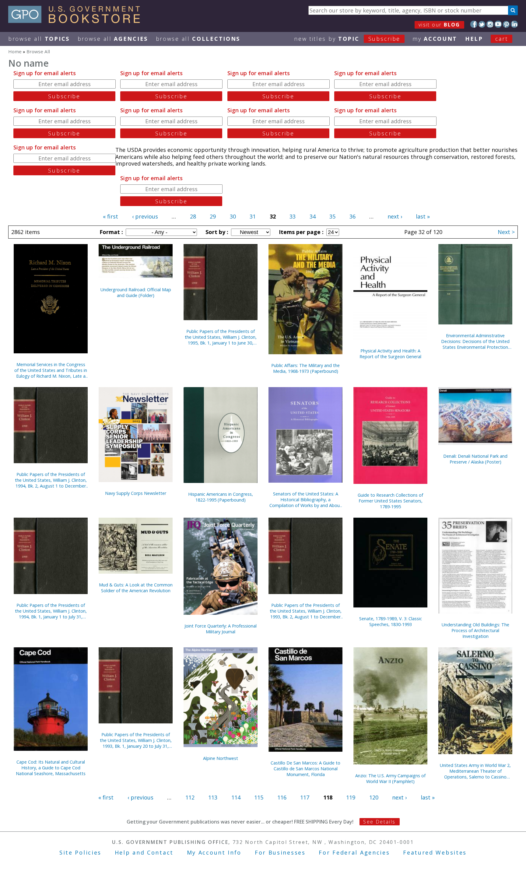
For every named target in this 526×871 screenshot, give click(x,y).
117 (304, 797)
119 (350, 797)
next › (394, 216)
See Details (379, 821)
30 (233, 216)
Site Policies (80, 852)
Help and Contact (144, 852)
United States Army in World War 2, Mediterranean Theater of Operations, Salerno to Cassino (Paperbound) (475, 771)
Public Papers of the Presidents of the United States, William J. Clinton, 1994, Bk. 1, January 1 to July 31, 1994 (51, 611)
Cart (501, 38)
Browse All (39, 38)
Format (110, 232)
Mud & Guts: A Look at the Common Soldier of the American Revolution (136, 587)
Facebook (473, 24)
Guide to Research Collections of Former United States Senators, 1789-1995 (390, 500)
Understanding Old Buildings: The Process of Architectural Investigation (475, 630)
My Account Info (214, 852)
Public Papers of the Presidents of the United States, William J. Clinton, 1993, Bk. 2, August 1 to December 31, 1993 (306, 611)
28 (193, 216)
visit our (439, 24)
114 (235, 797)
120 (373, 797)
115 (258, 797)
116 (281, 797)
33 (292, 216)
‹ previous (145, 216)
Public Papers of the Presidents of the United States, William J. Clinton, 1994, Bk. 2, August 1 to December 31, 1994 (51, 480)
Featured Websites (435, 852)
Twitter (482, 24)
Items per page (300, 232)
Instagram (489, 24)
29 (213, 216)
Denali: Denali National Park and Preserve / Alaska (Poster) (475, 459)
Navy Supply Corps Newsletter (135, 493)
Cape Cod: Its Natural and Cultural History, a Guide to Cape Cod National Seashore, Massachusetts (51, 767)
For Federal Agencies (354, 852)
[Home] (77, 21)
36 (352, 216)
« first (110, 216)
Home (15, 51)
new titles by (347, 38)
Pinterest (506, 24)
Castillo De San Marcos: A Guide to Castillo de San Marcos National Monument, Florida (305, 768)
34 (313, 216)
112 (190, 797)
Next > (506, 232)
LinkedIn (514, 24)
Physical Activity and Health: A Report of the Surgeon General (390, 353)
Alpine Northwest (220, 758)
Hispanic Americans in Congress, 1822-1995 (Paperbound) (220, 497)
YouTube (498, 24)
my (434, 38)
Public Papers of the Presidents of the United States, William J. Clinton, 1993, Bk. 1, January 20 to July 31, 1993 (136, 740)
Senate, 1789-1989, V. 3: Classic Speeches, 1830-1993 (390, 621)
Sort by (216, 232)
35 (332, 216)
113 (212, 797)
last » (423, 216)
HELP (474, 38)
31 (253, 216)
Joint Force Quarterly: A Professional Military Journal (220, 629)
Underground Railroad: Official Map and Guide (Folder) (135, 292)
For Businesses (280, 852)
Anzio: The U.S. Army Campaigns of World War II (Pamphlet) (390, 778)
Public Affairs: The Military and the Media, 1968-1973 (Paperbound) (305, 368)
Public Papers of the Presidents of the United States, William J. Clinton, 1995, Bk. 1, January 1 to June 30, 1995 (221, 337)
